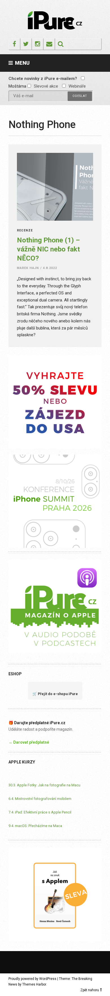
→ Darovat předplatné (28, 742)
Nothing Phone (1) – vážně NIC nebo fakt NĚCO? (48, 249)
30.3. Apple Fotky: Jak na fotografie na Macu (44, 785)
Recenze (25, 230)
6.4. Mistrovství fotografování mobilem (39, 799)
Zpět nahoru (89, 990)
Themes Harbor (34, 984)
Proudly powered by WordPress (32, 979)
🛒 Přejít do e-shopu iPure (55, 694)
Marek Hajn (28, 268)
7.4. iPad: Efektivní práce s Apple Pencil (39, 812)
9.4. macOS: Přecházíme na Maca (35, 826)
